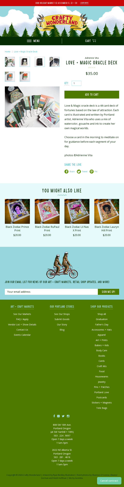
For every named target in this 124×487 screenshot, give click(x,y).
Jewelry (101, 381)
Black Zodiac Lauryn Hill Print (107, 228)
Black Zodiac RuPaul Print (47, 228)
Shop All (102, 314)
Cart (88, 40)
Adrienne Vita (92, 57)
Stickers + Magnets (102, 402)
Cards (102, 360)
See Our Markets (22, 314)
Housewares (101, 376)
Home (7, 51)
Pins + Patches (101, 386)
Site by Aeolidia (76, 478)
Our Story (62, 324)
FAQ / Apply (22, 319)
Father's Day (101, 324)
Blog (62, 329)
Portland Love (101, 392)
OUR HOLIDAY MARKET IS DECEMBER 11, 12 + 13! (56, 2)
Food (101, 371)
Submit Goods (62, 319)
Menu (36, 40)
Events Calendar (22, 334)
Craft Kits (102, 366)
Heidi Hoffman (60, 478)
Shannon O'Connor (101, 475)
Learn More (84, 3)
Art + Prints (102, 340)
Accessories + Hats (102, 329)
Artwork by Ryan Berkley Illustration (59, 475)
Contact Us (22, 329)
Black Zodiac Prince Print (17, 228)
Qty (66, 83)
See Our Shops (62, 314)
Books (101, 355)
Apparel (102, 334)
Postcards (101, 397)
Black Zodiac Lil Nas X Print (77, 228)
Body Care (101, 350)
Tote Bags (101, 407)
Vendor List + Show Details (22, 324)
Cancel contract (109, 480)
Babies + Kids (102, 345)
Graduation (102, 319)
